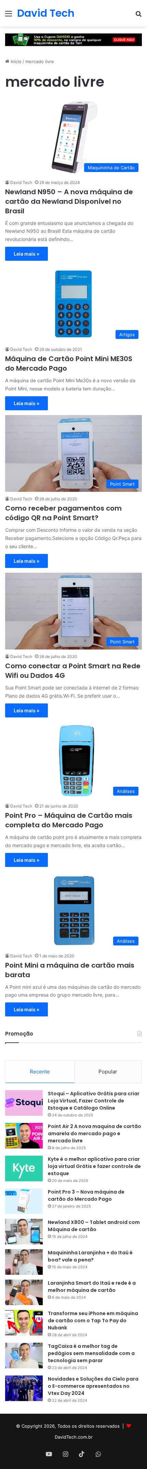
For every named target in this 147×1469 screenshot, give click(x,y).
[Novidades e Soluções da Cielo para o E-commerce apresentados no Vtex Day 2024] (24, 1388)
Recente (40, 1071)
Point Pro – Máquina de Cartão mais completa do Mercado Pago (68, 820)
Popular (107, 1071)
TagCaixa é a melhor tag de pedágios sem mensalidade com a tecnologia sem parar (91, 1353)
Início (15, 61)
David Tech (21, 182)
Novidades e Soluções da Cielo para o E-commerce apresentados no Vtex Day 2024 (93, 1386)
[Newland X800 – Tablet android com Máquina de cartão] (24, 1231)
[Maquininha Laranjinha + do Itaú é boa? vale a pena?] (24, 1262)
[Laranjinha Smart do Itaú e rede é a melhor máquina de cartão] (24, 1292)
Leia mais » (26, 254)
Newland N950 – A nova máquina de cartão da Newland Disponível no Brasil (69, 201)
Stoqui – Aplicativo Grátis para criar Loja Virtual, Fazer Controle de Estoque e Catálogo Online (93, 1100)
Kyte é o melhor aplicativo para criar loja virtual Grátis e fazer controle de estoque (94, 1166)
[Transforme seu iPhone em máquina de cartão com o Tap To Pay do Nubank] (24, 1323)
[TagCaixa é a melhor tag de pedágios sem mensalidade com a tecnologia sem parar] (24, 1355)
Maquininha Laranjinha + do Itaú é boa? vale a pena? (90, 1256)
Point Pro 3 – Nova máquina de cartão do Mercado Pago (86, 1195)
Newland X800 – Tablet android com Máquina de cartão (94, 1226)
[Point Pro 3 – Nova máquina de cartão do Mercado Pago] (24, 1201)
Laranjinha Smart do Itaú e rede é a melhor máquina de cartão (92, 1287)
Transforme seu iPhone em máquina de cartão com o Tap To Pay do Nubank (93, 1320)
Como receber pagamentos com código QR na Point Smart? (63, 513)
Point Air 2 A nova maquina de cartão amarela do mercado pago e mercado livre (94, 1133)
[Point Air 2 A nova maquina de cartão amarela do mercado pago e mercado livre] (24, 1136)
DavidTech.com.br (74, 1437)
